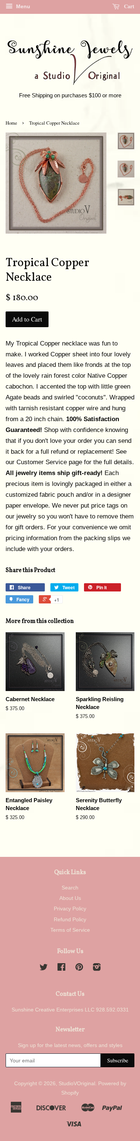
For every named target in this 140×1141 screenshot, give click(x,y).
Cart (128, 6)
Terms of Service (70, 930)
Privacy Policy (70, 909)
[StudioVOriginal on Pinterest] (79, 968)
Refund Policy (70, 919)
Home (11, 123)
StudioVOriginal (77, 1083)
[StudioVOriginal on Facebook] (61, 968)
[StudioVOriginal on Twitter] (44, 968)
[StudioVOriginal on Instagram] (97, 968)
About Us (70, 898)
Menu (22, 6)
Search (70, 888)
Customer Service (41, 462)
